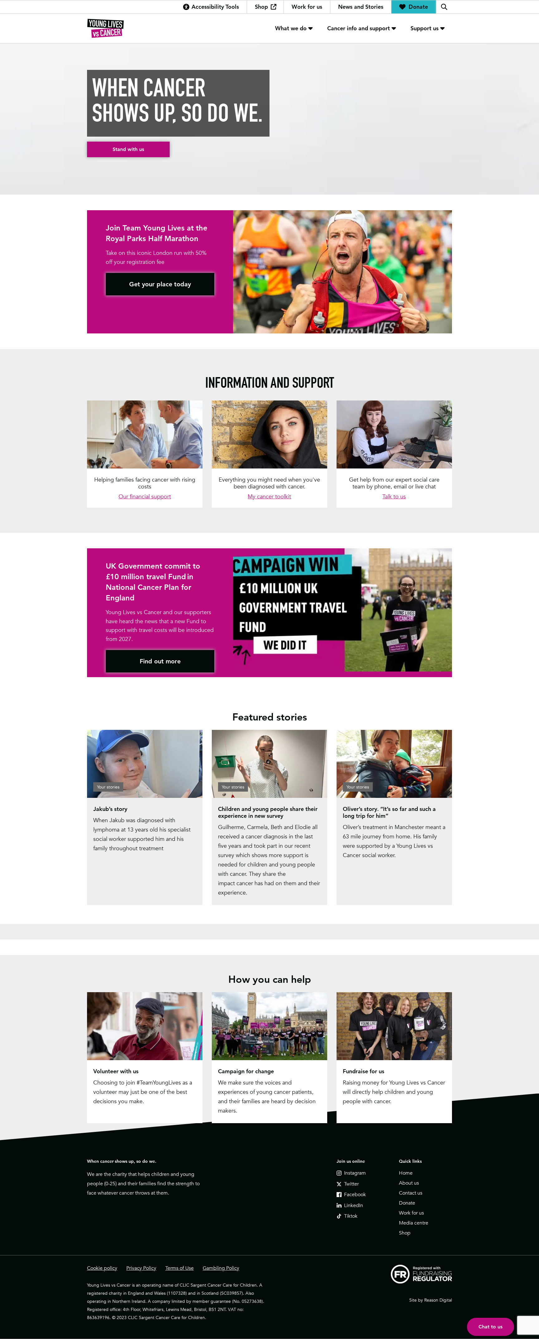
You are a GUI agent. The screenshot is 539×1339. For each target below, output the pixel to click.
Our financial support (145, 496)
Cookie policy (102, 1268)
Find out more (160, 661)
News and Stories (360, 6)
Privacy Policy (141, 1268)
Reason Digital (438, 1300)
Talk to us (394, 496)
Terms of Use (179, 1268)
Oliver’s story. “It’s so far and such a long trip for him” (389, 812)
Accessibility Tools (215, 6)
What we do (291, 28)
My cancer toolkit (269, 496)
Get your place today (160, 284)
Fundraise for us (363, 1071)
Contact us (410, 1193)
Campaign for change (246, 1071)
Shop (261, 6)
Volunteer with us (115, 1071)
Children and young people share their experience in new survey (268, 812)
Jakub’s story (110, 809)
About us (409, 1183)
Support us (424, 28)
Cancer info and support (358, 28)
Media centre (413, 1223)
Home (406, 1173)
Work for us (307, 6)
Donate (418, 6)
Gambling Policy (221, 1268)
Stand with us (128, 149)
